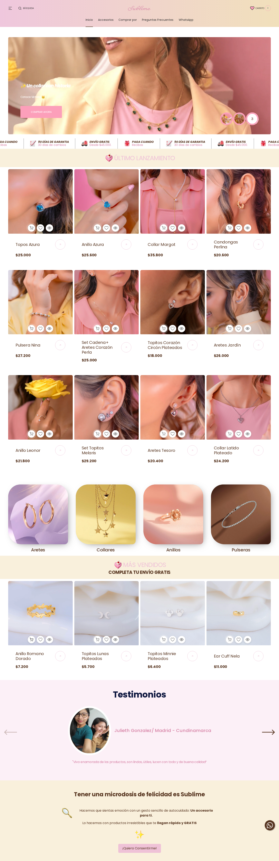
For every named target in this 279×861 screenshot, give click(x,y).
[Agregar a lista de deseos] (40, 228)
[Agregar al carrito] (31, 228)
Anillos (173, 550)
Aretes (38, 550)
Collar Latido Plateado (226, 450)
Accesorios (106, 20)
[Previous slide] (10, 732)
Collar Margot (161, 244)
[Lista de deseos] (252, 8)
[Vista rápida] (49, 228)
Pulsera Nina (28, 345)
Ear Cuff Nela (227, 656)
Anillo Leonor (28, 450)
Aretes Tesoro (161, 450)
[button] (26, 8)
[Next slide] (268, 732)
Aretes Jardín (227, 345)
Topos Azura (28, 244)
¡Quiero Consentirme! (139, 848)
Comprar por (127, 20)
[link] (40, 201)
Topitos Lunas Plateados (95, 656)
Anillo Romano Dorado (30, 656)
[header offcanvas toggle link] (12, 8)
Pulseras (241, 550)
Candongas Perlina (226, 244)
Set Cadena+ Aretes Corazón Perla (97, 347)
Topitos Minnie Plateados (162, 656)
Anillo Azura (93, 244)
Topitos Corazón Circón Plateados (165, 345)
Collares (106, 550)
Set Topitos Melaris (93, 450)
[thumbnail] (226, 118)
